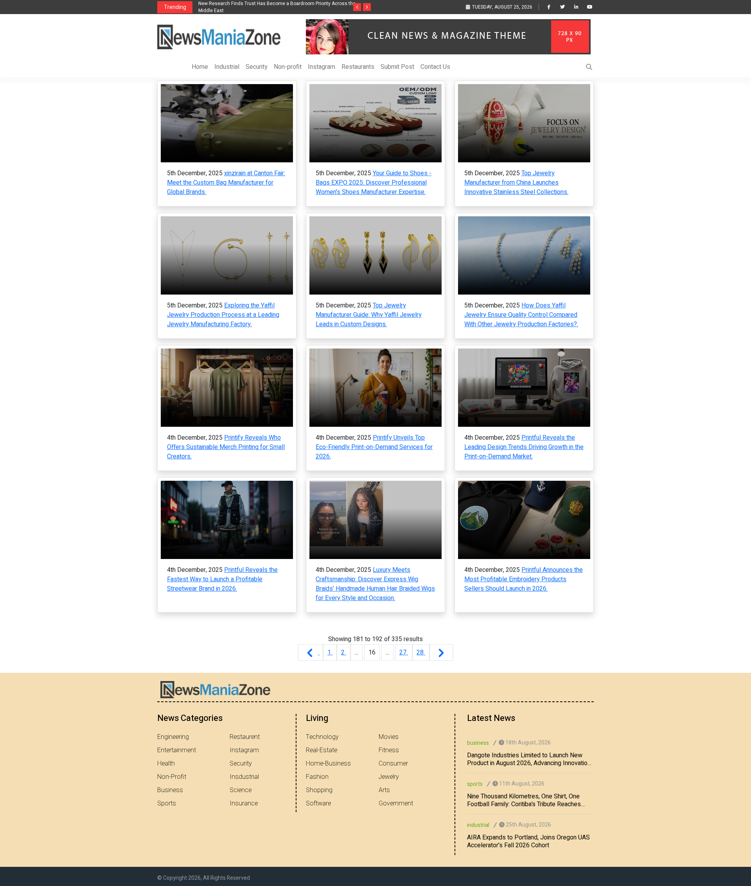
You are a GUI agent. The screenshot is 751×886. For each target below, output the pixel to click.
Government (396, 803)
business (478, 743)
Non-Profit (171, 777)
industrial (478, 825)
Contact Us (435, 67)
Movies (389, 737)
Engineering (173, 737)
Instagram (321, 67)
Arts (384, 790)
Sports (166, 803)
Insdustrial (244, 777)
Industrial (226, 67)
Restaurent (245, 737)
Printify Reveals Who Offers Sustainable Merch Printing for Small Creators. (226, 447)
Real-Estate (321, 750)
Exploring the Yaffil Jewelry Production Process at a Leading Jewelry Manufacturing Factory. (223, 315)
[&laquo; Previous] (310, 652)
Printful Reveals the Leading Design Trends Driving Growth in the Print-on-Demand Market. (524, 447)
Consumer (393, 763)
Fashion (317, 777)
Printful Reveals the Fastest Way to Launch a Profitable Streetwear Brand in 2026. (222, 579)
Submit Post (397, 67)
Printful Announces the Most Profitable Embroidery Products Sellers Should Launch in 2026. (523, 579)
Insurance (244, 803)
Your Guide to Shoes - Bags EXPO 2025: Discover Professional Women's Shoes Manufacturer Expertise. (373, 183)
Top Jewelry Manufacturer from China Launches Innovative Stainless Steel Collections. (516, 183)
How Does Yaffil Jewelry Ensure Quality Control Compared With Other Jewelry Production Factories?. (521, 315)
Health (166, 763)
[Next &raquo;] (441, 652)
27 (403, 652)
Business (170, 790)
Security (257, 67)
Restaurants (357, 67)
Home (200, 67)
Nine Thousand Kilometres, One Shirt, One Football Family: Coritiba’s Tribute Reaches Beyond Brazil (524, 800)
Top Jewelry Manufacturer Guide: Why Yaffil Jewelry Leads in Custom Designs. (369, 315)
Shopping (319, 790)
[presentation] (357, 7)
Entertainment (176, 750)
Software (318, 803)
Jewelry (389, 777)
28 (421, 652)
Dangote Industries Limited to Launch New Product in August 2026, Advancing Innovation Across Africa (529, 759)
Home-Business (328, 763)
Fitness (389, 750)
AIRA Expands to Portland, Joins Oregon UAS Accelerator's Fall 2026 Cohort (528, 841)
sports (475, 784)
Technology (322, 737)
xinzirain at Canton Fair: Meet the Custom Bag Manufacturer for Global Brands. (226, 183)
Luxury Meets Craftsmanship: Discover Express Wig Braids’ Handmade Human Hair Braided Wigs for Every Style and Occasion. (375, 584)
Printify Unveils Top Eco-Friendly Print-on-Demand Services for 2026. (374, 447)
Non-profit (288, 67)
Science (241, 790)
